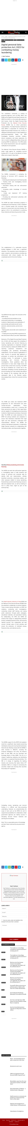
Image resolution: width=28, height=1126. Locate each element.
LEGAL (3, 1011)
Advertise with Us (21, 1120)
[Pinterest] (16, 60)
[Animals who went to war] (5, 1068)
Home (2, 36)
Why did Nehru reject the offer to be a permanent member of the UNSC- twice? (18, 1083)
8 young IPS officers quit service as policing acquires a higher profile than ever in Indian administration (18, 987)
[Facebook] (2, 60)
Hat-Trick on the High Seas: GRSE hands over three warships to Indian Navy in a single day (18, 1001)
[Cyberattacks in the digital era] (5, 1113)
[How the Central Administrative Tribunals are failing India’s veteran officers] (5, 1009)
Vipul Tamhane (6, 56)
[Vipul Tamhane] (14, 879)
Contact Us (17, 1121)
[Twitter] (6, 60)
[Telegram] (19, 60)
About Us (8, 1120)
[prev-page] (2, 1014)
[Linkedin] (12, 60)
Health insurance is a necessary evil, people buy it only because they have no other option (18, 1098)
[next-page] (5, 1014)
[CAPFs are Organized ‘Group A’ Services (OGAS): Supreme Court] (5, 1076)
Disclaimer (11, 1121)
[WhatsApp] (9, 60)
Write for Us (13, 1120)
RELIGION (3, 967)
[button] (2, 32)
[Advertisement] (14, 16)
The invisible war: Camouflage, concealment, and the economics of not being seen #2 (18, 957)
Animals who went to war (16, 1066)
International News (20, 40)
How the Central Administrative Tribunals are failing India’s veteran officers (18, 1009)
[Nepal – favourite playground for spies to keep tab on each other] (5, 1061)
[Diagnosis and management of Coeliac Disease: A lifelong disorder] (5, 1106)
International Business (9, 40)
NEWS (15, 40)
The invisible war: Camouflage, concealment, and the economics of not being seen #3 (18, 949)
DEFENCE (3, 952)
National (3, 41)
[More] (22, 60)
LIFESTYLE (3, 997)
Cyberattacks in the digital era (17, 1111)
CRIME (6, 36)
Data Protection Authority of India (12, 601)
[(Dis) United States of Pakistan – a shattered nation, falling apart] (5, 1091)
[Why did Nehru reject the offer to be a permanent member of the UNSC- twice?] (5, 1083)
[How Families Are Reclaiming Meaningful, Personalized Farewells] (5, 995)
